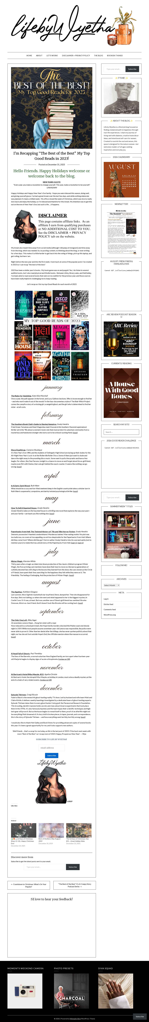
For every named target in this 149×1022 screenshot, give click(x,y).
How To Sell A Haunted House (24, 508)
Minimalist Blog (75, 1019)
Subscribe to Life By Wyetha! (51, 739)
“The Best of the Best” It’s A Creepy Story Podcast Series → (74, 885)
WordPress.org (110, 615)
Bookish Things (115, 55)
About (39, 55)
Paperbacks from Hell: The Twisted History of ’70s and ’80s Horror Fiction (43, 531)
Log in (106, 599)
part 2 (80, 543)
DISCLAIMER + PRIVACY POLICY (76, 55)
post (75, 432)
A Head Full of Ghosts (20, 653)
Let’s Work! (52, 55)
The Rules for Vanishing (21, 396)
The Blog (98, 55)
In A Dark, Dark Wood (20, 485)
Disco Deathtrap (18, 450)
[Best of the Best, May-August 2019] (51, 830)
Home (29, 55)
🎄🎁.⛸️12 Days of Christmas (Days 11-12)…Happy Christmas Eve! (22, 841)
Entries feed (108, 604)
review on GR (64, 659)
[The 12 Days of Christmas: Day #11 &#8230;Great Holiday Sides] (78, 830)
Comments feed (110, 609)
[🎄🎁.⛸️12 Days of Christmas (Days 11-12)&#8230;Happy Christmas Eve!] (23, 830)
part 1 (74, 543)
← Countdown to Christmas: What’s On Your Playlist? (28, 885)
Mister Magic (16, 561)
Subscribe (73, 867)
